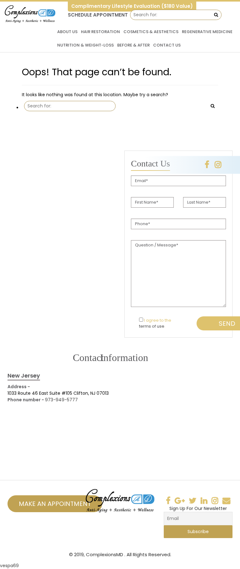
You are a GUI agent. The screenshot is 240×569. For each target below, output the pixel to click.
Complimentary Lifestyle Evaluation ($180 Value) (132, 6)
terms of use (151, 326)
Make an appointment (55, 503)
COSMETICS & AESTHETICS (150, 32)
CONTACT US (167, 45)
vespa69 (9, 565)
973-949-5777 (61, 400)
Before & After (133, 45)
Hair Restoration (100, 32)
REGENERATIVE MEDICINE (207, 32)
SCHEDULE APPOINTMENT (98, 15)
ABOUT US (67, 32)
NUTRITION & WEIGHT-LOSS (85, 45)
